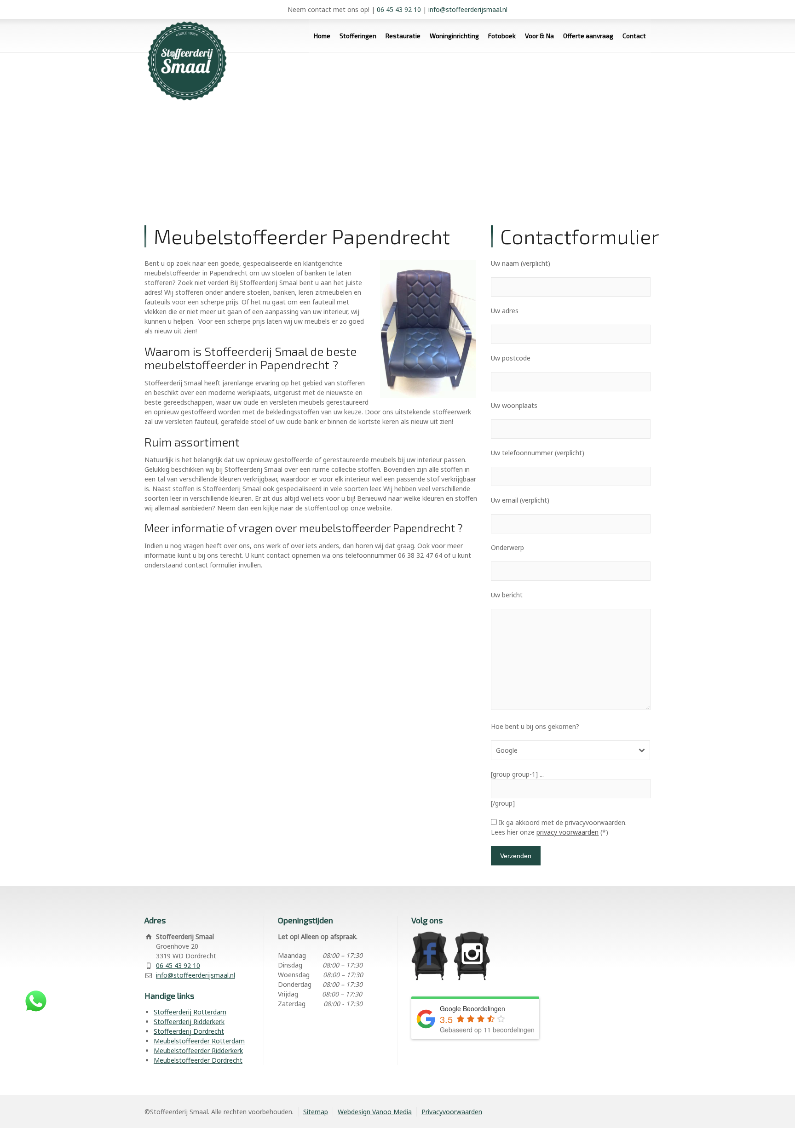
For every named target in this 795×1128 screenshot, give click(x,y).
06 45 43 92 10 (399, 9)
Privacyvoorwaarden (451, 1111)
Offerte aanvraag (588, 36)
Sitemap (315, 1111)
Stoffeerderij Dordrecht (189, 1031)
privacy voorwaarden (567, 832)
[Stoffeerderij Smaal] (183, 52)
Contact (634, 36)
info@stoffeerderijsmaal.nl (467, 9)
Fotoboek (502, 36)
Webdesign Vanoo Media (375, 1111)
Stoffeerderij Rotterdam (190, 1012)
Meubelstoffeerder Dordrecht (198, 1060)
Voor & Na (539, 36)
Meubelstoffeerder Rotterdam (199, 1040)
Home (322, 36)
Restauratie (403, 36)
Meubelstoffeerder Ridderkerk (198, 1050)
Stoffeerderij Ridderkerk (189, 1021)
